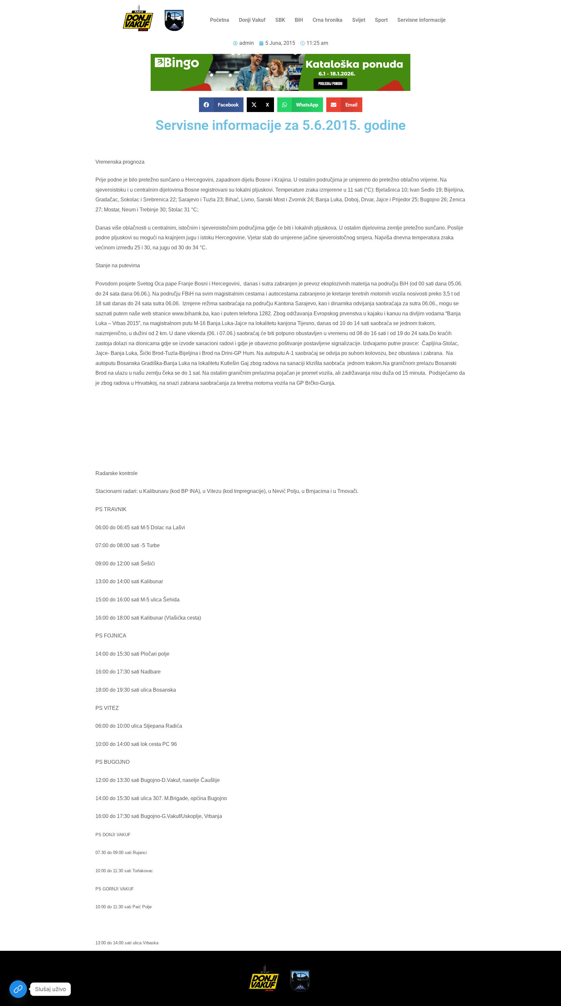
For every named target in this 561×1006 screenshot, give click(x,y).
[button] (221, 104)
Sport (381, 20)
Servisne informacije (421, 20)
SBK (280, 20)
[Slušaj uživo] (18, 989)
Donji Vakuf (252, 20)
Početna (219, 20)
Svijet (358, 20)
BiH (299, 20)
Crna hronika (328, 20)
